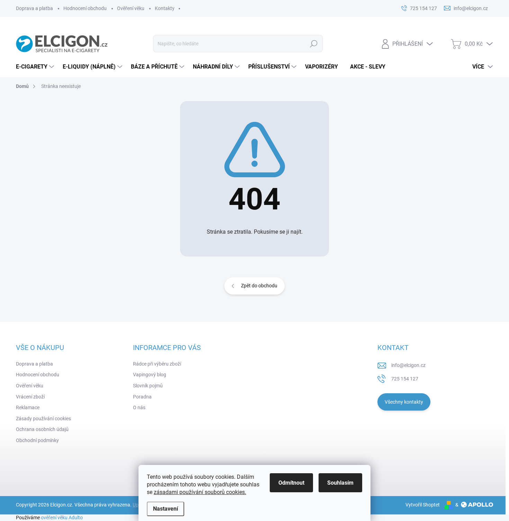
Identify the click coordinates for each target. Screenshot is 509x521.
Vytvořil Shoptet (422, 504)
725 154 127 (404, 378)
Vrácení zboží (30, 396)
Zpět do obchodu (259, 285)
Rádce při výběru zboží (157, 364)
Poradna (142, 396)
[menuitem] (36, 66)
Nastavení (165, 508)
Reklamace (27, 407)
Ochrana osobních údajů (42, 429)
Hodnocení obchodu (85, 8)
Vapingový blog (149, 374)
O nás (139, 407)
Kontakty (165, 8)
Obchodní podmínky (37, 440)
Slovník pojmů (148, 385)
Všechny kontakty (404, 402)
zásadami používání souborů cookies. (200, 492)
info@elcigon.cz (408, 365)
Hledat (313, 43)
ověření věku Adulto (62, 517)
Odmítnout (291, 482)
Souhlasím (340, 482)
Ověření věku (130, 8)
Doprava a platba (34, 8)
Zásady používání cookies (43, 418)
